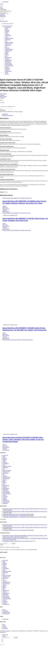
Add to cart (2, 110)
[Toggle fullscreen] (3, 644)
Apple (6, 28)
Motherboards (8, 60)
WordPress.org (6, 613)
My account (5, 628)
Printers (7, 67)
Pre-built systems (9, 65)
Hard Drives (8, 45)
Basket (4, 625)
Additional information (7, 115)
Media (6, 53)
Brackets (7, 31)
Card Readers (8, 35)
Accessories (7, 27)
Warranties (5, 503)
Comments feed (6, 612)
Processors (7, 68)
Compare (3, 16)
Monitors (7, 59)
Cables (6, 32)
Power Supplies (8, 64)
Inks (6, 46)
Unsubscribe (5, 1)
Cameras (7, 34)
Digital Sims (7, 39)
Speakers (7, 70)
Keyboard (7, 48)
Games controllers (9, 42)
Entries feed (5, 611)
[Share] (1, 644)
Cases (6, 37)
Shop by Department (7, 26)
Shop (3, 624)
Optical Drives (8, 63)
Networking (8, 61)
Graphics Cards (8, 43)
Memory (7, 54)
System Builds (8, 71)
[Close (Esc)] (0, 644)
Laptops (7, 52)
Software (4, 497)
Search (13, 543)
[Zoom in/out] (4, 644)
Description (5, 114)
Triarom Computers (5, 631)
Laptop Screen (8, 50)
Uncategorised (5, 502)
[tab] (25, 114)
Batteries (7, 30)
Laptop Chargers (9, 49)
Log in (3, 609)
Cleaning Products (9, 38)
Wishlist (2, 15)
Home (6, 72)
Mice (6, 56)
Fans (6, 41)
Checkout (4, 627)
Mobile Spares (8, 57)
